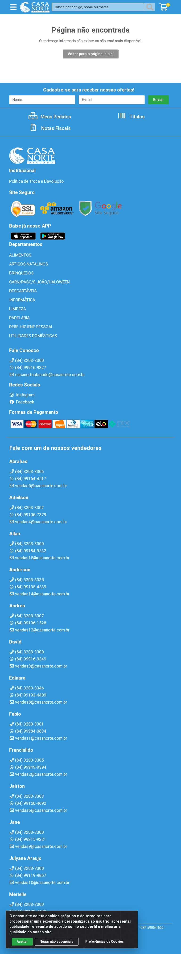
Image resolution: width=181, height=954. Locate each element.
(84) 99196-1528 (30, 623)
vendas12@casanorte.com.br (42, 630)
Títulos (136, 117)
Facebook (24, 402)
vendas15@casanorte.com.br (42, 558)
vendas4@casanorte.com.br (41, 521)
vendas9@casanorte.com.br (41, 846)
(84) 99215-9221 (30, 839)
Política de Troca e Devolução (36, 181)
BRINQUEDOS (21, 273)
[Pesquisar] (151, 7)
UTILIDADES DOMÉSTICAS (33, 335)
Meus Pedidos (55, 117)
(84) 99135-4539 (30, 587)
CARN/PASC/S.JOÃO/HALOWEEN (39, 282)
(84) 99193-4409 (30, 695)
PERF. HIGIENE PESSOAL (31, 326)
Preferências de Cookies (104, 941)
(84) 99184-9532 (30, 550)
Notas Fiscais (55, 128)
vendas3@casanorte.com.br (41, 666)
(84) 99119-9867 (30, 875)
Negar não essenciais (57, 941)
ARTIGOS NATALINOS (28, 264)
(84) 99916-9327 (30, 367)
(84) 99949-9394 (30, 767)
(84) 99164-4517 (30, 478)
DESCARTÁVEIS (23, 291)
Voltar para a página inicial (91, 54)
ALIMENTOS (20, 255)
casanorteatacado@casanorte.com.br (50, 374)
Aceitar (22, 941)
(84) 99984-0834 (30, 731)
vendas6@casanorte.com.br (41, 810)
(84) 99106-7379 (30, 514)
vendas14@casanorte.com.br (42, 594)
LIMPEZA (17, 309)
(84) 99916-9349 (30, 659)
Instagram (25, 395)
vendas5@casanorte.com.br (41, 485)
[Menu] (13, 7)
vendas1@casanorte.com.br (41, 738)
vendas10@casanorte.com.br (42, 882)
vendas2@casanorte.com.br (41, 774)
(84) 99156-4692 (30, 803)
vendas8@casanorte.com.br (41, 702)
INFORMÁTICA (22, 300)
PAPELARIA (19, 317)
